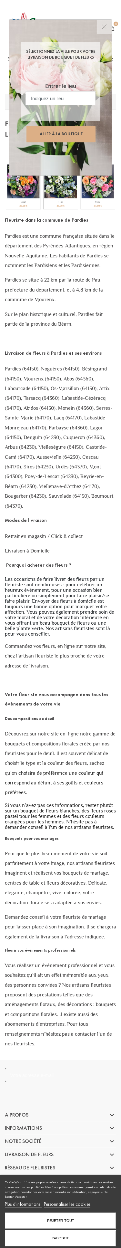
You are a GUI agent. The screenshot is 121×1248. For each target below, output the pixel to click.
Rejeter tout (60, 1221)
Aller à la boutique (61, 134)
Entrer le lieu (60, 86)
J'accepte (60, 1238)
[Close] (104, 27)
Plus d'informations (23, 1204)
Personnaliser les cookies (67, 1204)
